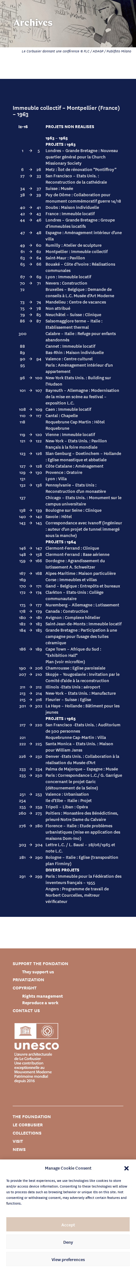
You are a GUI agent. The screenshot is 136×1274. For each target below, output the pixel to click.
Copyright (25, 987)
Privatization (28, 979)
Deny (68, 1241)
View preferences (68, 1259)
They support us (38, 971)
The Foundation (32, 1116)
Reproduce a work (40, 1002)
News (19, 1149)
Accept (68, 1224)
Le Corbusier (28, 1124)
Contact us (26, 1010)
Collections (27, 1132)
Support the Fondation (40, 963)
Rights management (42, 996)
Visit (18, 1141)
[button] (126, 1168)
